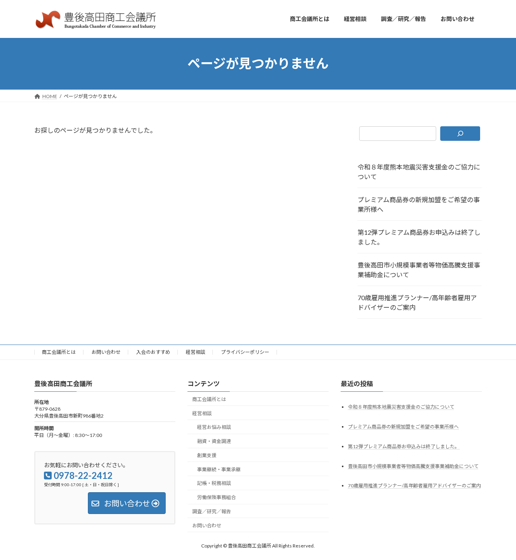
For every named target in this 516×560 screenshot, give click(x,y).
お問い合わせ (106, 352)
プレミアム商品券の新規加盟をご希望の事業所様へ (419, 204)
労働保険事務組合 (216, 497)
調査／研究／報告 (211, 511)
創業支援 (206, 455)
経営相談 (195, 352)
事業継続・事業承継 (219, 469)
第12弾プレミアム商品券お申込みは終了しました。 (419, 237)
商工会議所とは (59, 352)
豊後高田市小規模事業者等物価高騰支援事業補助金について (419, 269)
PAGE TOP (496, 535)
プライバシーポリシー (245, 352)
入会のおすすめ (153, 352)
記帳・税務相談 (214, 483)
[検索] (460, 133)
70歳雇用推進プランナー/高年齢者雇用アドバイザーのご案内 (417, 302)
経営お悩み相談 (214, 427)
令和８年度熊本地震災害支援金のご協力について (419, 171)
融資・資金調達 (214, 441)
